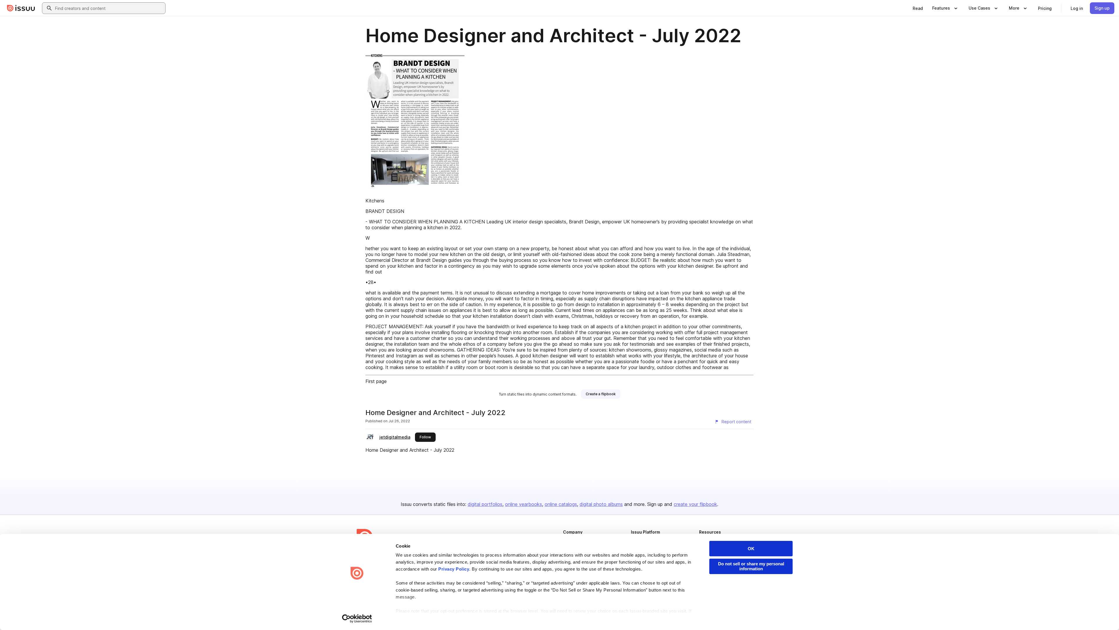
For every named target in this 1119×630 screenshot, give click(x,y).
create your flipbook (695, 504)
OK (751, 548)
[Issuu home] (21, 8)
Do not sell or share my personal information (751, 566)
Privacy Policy (453, 569)
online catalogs (561, 504)
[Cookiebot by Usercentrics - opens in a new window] (357, 618)
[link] (918, 8)
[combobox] (109, 8)
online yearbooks (523, 504)
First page (376, 381)
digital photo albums (601, 504)
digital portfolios (485, 504)
